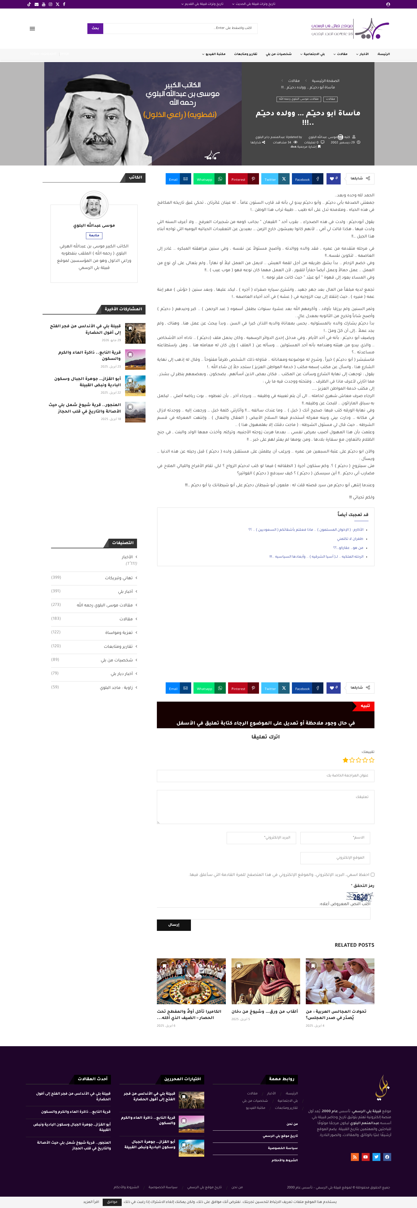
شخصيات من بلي (279, 54)
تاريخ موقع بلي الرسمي (280, 1136)
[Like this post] (332, 179)
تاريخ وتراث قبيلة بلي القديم (204, 4)
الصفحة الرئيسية (325, 81)
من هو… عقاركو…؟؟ (348, 548)
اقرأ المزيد (91, 1202)
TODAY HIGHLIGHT (43, 54)
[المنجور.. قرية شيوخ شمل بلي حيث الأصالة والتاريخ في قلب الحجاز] (135, 412)
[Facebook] (64, 4)
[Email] (36, 4)
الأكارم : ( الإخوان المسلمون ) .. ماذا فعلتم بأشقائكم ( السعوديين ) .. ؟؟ (305, 530)
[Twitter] (57, 4)
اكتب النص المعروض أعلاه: (344, 904)
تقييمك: (367, 752)
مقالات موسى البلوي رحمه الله (299, 99)
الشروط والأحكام (285, 1160)
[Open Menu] (32, 28)
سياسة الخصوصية (283, 1148)
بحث (95, 29)
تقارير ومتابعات (245, 54)
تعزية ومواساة (92, 633)
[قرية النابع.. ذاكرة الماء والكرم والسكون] (135, 359)
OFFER (64, 54)
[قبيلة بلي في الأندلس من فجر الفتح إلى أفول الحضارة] (135, 333)
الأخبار (364, 54)
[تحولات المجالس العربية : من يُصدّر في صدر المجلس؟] (340, 981)
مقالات (342, 54)
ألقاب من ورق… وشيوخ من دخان (264, 1012)
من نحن (292, 1124)
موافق (112, 1202)
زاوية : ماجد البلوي (92, 688)
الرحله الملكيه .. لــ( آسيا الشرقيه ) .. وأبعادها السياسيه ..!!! (316, 557)
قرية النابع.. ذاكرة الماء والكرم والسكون (76, 1112)
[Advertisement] (265, 628)
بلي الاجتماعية (314, 54)
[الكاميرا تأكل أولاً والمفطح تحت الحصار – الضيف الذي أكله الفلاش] (191, 981)
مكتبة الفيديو (216, 54)
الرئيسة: (383, 54)
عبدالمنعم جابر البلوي (270, 137)
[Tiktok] (29, 4)
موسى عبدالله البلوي (322, 137)
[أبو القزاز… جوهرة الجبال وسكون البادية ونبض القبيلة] (135, 385)
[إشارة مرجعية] (164, 965)
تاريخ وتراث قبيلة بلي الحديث (255, 4)
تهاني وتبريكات (92, 578)
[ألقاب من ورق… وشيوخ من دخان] (265, 981)
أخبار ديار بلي (92, 674)
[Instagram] (50, 4)
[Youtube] (44, 4)
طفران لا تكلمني (350, 539)
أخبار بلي (92, 592)
